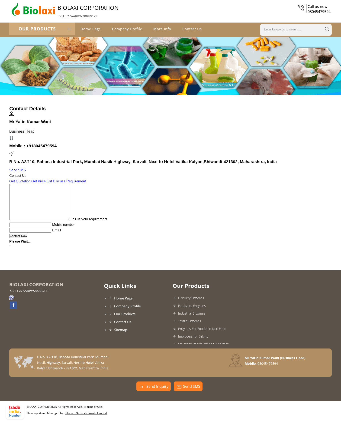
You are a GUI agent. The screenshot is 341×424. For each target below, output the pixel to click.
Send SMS (17, 170)
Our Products (37, 29)
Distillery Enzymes (191, 298)
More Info (162, 28)
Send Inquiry (156, 386)
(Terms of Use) (93, 407)
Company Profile (127, 28)
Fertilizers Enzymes (192, 305)
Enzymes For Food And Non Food (202, 328)
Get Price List (41, 181)
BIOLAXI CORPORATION (88, 11)
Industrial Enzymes (191, 313)
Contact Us (192, 28)
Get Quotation (19, 181)
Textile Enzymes (189, 321)
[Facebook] (13, 307)
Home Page (90, 28)
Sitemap (120, 329)
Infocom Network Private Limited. (86, 413)
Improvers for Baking (193, 336)
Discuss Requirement (69, 181)
